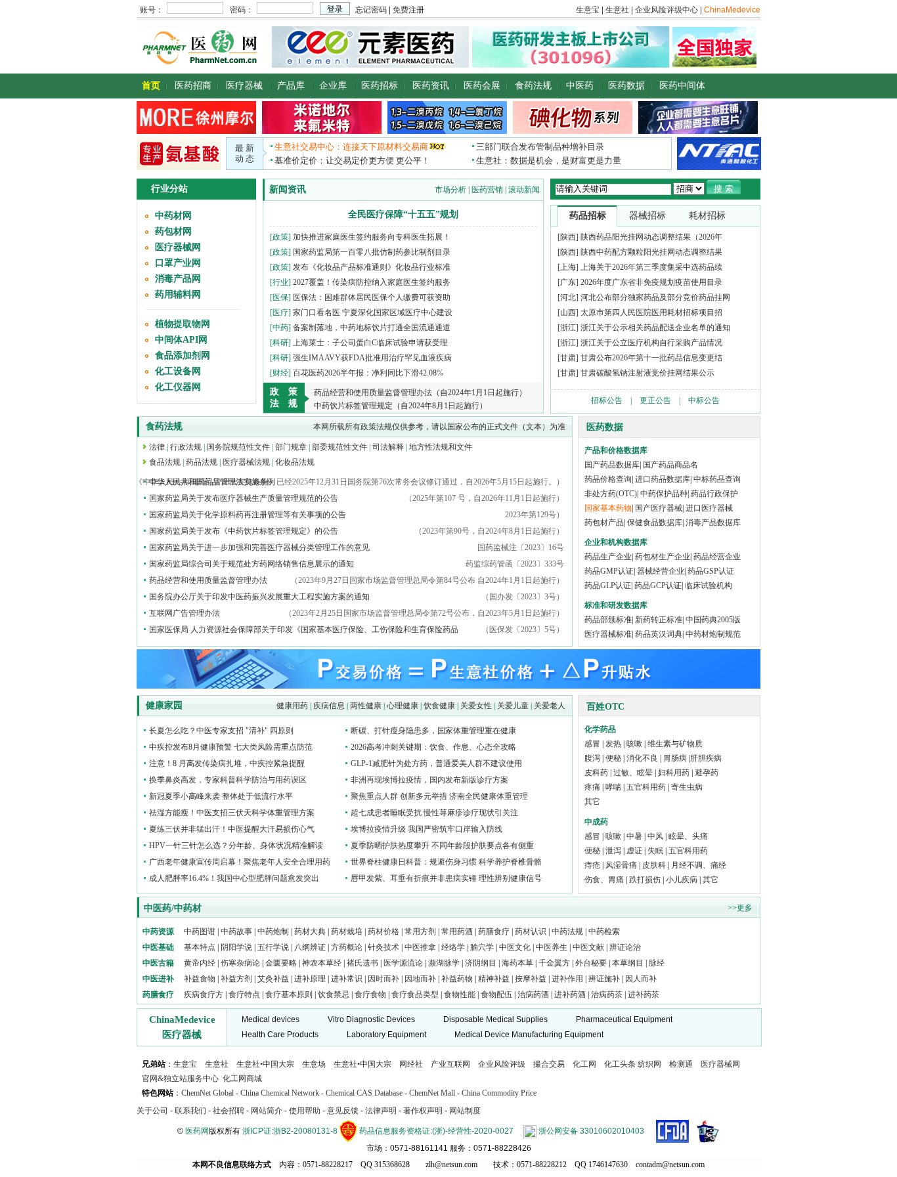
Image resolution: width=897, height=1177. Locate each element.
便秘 (613, 758)
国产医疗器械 (658, 508)
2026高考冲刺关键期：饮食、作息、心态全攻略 (433, 747)
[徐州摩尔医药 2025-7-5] (196, 131)
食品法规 (165, 462)
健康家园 (164, 705)
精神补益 (495, 978)
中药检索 (604, 931)
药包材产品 (604, 522)
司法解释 (388, 447)
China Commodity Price (499, 1093)
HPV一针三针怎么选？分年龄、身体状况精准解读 (236, 845)
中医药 (580, 86)
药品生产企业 (608, 556)
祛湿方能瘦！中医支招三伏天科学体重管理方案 (232, 812)
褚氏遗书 (362, 963)
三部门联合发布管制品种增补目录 (540, 147)
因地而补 (421, 978)
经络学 (453, 947)
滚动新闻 (524, 189)
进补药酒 (570, 994)
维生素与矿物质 (675, 743)
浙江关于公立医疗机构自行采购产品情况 (651, 342)
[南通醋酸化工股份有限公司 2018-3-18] (719, 153)
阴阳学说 (236, 947)
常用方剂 (420, 931)
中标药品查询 (717, 479)
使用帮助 (304, 1110)
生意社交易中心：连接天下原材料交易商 (351, 147)
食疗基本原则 (289, 994)
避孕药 (706, 772)
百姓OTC (605, 707)
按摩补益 (530, 978)
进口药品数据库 (662, 479)
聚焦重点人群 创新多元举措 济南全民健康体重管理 (439, 796)
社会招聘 (228, 1110)
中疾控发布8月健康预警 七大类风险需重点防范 (231, 747)
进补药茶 (643, 994)
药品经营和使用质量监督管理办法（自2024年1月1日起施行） (420, 392)
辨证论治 (625, 947)
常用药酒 (457, 931)
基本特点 (199, 947)
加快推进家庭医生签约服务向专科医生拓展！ (371, 237)
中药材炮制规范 (713, 634)
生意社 (217, 1064)
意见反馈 (343, 1110)
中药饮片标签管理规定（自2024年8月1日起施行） (400, 405)
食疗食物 (370, 994)
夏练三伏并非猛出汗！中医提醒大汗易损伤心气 (232, 829)
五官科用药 (646, 787)
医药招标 (379, 86)
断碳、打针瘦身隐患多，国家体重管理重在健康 (433, 730)
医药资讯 (430, 86)
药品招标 (587, 216)
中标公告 (704, 400)
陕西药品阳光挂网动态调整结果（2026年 (651, 237)
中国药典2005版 (713, 619)
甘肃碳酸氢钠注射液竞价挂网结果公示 (647, 372)
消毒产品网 (178, 279)
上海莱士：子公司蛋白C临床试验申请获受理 (370, 342)
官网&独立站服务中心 (180, 1078)
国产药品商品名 (670, 464)
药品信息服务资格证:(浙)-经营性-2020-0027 (436, 1131)
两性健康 (366, 705)
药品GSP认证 (711, 571)
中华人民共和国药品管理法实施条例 (212, 481)
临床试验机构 (708, 585)
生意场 (314, 1064)
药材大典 (310, 931)
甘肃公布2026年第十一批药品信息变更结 (651, 357)
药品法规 (201, 462)
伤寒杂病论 (240, 963)
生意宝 (185, 1064)
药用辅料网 (178, 294)
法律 (157, 447)
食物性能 (459, 994)
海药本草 (517, 963)
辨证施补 (604, 978)
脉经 (657, 963)
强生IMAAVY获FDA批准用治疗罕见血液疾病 (372, 357)
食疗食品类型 (415, 994)
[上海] (568, 267)
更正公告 (655, 400)
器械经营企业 (660, 571)
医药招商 (193, 86)
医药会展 (482, 86)
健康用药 (292, 705)
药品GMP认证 (609, 571)
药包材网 (173, 231)
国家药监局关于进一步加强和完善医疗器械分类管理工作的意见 (259, 547)
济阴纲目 (480, 963)
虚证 (634, 850)
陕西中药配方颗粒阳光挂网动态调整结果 (651, 252)
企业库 (333, 86)
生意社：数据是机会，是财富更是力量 (548, 160)
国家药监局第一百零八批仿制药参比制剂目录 (371, 252)
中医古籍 (158, 963)
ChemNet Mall (432, 1093)
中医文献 (588, 947)
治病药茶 (607, 994)
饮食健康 (439, 705)
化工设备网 (178, 371)
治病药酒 (533, 994)
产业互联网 (450, 1064)
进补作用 (568, 978)
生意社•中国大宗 (265, 1064)
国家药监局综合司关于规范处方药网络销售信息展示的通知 (251, 563)
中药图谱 (199, 931)
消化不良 (642, 758)
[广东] (568, 282)
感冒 (592, 743)
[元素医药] (370, 65)
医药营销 (487, 189)
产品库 (291, 86)
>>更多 (740, 907)
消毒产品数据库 (713, 522)
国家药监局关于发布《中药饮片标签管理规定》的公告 (243, 531)
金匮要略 (281, 963)
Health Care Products (280, 1034)
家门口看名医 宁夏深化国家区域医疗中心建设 (372, 312)
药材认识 (530, 931)
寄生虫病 (687, 787)
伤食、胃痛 (604, 879)
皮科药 (596, 772)
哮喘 (613, 787)
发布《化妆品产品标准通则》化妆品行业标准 (371, 267)
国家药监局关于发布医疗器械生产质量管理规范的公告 (243, 498)
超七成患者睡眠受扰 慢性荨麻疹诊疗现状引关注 (434, 812)
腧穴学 (482, 947)
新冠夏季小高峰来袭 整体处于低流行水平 (221, 796)
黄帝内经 (199, 963)
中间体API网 (181, 340)
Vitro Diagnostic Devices (371, 1019)
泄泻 (613, 850)
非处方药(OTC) (610, 493)
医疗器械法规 (246, 462)
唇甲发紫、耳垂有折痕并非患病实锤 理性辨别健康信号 (446, 878)
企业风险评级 (501, 1064)
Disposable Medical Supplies (495, 1019)
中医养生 (551, 947)
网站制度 (465, 1110)
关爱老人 (549, 705)
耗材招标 (707, 216)
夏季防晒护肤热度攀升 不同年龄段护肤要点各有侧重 (442, 845)
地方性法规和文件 (440, 447)
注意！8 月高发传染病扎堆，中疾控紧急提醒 (227, 763)
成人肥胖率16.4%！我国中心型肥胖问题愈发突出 (234, 878)
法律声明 (381, 1110)
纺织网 (649, 1064)
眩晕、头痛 (688, 836)
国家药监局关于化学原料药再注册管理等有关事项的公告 (247, 514)
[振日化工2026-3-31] (572, 131)
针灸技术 (383, 947)
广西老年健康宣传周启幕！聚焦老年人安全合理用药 (239, 862)
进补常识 (347, 978)
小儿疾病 (681, 879)
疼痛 (592, 787)
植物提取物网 (182, 324)
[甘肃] (568, 357)
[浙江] (568, 327)
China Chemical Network (279, 1093)
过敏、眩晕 (633, 772)
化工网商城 (242, 1078)
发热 (613, 743)
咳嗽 (634, 743)
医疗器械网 (178, 247)
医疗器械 (244, 86)
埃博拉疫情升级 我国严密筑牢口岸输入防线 (426, 829)
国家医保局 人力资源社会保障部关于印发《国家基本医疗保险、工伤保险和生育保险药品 (303, 629)
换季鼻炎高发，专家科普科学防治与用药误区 (228, 779)
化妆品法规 (295, 462)
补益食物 (199, 978)
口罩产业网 (178, 263)
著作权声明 (423, 1110)
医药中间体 (682, 86)
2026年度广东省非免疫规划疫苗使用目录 (651, 282)
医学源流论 (403, 963)
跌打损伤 (645, 879)
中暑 (634, 836)
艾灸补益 (273, 978)
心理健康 (402, 705)
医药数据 (626, 86)
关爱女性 (476, 705)
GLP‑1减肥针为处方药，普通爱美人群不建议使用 (436, 763)
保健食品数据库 (654, 522)
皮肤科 (654, 865)
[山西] (568, 312)
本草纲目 (628, 963)
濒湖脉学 (444, 963)
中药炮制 (273, 931)
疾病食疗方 (203, 994)
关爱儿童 (513, 705)
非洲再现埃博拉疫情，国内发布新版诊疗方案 (429, 779)
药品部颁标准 (608, 619)
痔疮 (592, 865)
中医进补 (158, 978)
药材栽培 (346, 931)
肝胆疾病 (706, 758)
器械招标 (647, 216)
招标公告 (607, 400)
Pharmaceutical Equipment (624, 1019)
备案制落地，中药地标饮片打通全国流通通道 (371, 327)
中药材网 (173, 216)
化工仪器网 (178, 387)
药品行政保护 (714, 493)
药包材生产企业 (662, 556)
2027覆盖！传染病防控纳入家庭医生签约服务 (371, 282)
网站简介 (266, 1110)
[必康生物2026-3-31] (179, 167)
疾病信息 (329, 705)
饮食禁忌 (333, 994)
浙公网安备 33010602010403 (591, 1131)
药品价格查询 (608, 479)
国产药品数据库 (612, 464)
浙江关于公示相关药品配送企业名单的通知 (655, 327)
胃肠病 (675, 758)
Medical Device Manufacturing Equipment (528, 1034)
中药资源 (158, 931)
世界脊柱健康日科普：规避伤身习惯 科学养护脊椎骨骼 (446, 862)
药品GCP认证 (658, 585)
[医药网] (203, 64)
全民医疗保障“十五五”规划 (403, 214)
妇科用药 (673, 772)
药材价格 (383, 931)
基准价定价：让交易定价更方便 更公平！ (352, 160)
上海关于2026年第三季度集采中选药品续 (651, 267)
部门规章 (291, 447)
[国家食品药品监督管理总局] (672, 1131)
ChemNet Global (207, 1093)
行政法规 (186, 447)
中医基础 (158, 947)
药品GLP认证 (607, 585)
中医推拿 (420, 947)
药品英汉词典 (658, 634)
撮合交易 (549, 1064)
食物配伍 (496, 994)
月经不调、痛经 (698, 865)
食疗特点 (244, 994)
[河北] (568, 297)
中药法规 (567, 931)
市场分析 (450, 189)
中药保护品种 (664, 493)
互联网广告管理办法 (184, 613)
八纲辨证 (310, 947)
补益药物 (457, 978)
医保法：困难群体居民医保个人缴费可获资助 (371, 297)
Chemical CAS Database (364, 1093)
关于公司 (152, 1110)
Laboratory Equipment (386, 1034)
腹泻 (592, 758)
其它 (592, 801)
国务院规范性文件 (238, 447)
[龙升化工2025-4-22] (447, 131)
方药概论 (346, 947)
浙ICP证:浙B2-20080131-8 (290, 1131)
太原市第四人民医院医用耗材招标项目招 (651, 312)
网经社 (411, 1064)
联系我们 (190, 1110)
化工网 (584, 1064)
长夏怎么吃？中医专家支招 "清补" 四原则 (221, 730)
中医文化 (515, 947)
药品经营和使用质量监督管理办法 (208, 580)
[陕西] (568, 237)
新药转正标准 (658, 619)
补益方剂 (237, 978)
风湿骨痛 (621, 865)
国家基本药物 (608, 508)
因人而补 (641, 978)
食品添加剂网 (182, 355)
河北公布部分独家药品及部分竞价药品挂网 (655, 297)
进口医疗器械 (709, 508)
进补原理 (311, 978)
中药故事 (236, 931)
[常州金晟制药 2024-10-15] (322, 131)
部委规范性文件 (339, 447)
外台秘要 (591, 963)
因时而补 (384, 978)
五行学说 (273, 947)
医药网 (197, 1131)
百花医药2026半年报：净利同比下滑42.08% (368, 372)
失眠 (655, 850)
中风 (655, 836)
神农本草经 (321, 963)
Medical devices (270, 1019)
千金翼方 (554, 963)
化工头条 (620, 1064)
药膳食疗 (494, 931)
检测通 (681, 1064)
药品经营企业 (717, 556)
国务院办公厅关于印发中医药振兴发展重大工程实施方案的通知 (259, 596)
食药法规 (533, 86)
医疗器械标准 (608, 634)
